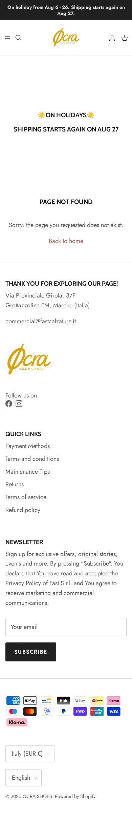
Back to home (66, 241)
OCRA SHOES (37, 796)
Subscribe (30, 652)
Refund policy (22, 510)
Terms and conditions (32, 458)
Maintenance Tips (27, 471)
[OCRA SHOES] (66, 37)
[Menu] (7, 37)
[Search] (22, 37)
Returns (14, 484)
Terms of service (25, 497)
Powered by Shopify (75, 796)
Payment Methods (27, 446)
